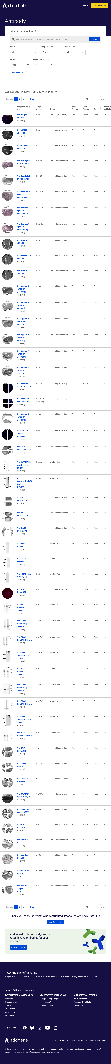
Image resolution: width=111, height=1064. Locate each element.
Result (12, 59)
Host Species (70, 47)
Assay (12, 47)
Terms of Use (94, 1040)
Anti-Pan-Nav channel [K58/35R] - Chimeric (24, 655)
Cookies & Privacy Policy (67, 1040)
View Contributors (55, 922)
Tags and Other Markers (83, 1002)
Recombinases (10, 1012)
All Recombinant (80, 999)
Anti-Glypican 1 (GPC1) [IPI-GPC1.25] (23, 370)
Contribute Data (100, 5)
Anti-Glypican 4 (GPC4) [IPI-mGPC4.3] (23, 338)
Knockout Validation (41, 59)
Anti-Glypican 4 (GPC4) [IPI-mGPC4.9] (23, 305)
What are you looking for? (25, 31)
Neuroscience (79, 1005)
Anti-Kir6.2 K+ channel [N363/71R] (22, 433)
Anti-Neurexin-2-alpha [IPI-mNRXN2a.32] (23, 211)
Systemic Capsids (46, 1005)
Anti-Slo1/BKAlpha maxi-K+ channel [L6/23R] (24, 465)
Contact (53, 1040)
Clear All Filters (17, 73)
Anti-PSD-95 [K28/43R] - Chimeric (21, 607)
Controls (8, 1005)
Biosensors (9, 999)
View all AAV (9, 1016)
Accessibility (83, 1040)
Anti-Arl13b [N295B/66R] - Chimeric (22, 624)
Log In (85, 5)
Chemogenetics (11, 1002)
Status (103, 1040)
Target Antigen (39, 108)
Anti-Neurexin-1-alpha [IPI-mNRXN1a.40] (23, 227)
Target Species (47, 47)
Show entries (96, 99)
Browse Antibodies (18, 947)
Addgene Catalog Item (23, 108)
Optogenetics (10, 1009)
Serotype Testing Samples (49, 999)
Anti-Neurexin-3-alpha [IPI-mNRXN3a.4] (23, 194)
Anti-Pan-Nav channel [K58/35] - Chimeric (24, 719)
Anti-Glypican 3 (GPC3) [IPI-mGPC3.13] (23, 289)
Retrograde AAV (45, 1002)
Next (32, 99)
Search (94, 39)
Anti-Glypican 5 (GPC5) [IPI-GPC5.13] (23, 321)
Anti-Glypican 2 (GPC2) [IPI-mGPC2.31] (23, 354)
